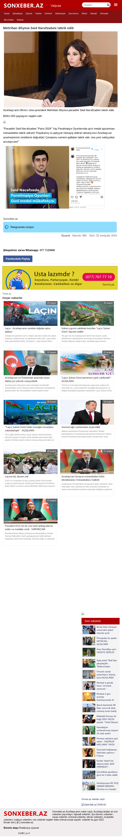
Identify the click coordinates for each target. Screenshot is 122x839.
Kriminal (48, 13)
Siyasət (29, 13)
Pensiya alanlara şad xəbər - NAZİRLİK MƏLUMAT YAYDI (107, 741)
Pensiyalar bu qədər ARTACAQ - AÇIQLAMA (107, 641)
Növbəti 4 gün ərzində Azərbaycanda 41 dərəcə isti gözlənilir (106, 697)
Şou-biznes (73, 13)
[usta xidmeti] (60, 277)
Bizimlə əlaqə (11, 827)
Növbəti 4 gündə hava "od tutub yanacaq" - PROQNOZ (105, 685)
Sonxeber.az (10, 218)
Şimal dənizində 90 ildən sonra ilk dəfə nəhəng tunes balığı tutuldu (107, 708)
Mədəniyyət (60, 13)
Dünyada (104, 13)
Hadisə (38, 13)
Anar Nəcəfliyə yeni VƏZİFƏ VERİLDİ (106, 651)
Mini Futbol (9, 20)
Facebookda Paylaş (18, 258)
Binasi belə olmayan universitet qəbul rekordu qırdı (107, 630)
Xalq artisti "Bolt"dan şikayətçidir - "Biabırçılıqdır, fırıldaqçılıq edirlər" (107, 663)
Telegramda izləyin (22, 227)
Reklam (20, 20)
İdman (84, 13)
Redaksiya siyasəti (29, 827)
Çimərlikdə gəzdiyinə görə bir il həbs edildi (107, 773)
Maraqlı (93, 13)
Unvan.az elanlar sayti (93, 799)
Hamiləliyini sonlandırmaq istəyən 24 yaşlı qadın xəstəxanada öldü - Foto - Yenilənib (100, 730)
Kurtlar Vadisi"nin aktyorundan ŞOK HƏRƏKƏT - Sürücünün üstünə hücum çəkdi (99, 763)
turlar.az (102, 804)
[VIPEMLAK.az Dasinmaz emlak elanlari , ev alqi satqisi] (89, 804)
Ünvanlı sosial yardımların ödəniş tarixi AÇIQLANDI (106, 674)
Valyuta (56, 5)
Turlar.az (6, 293)
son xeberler (39, 819)
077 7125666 (47, 250)
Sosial (6, 13)
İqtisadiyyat (17, 13)
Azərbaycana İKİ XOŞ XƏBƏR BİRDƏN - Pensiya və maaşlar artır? (107, 786)
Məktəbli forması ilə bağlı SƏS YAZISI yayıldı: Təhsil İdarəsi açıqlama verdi (107, 719)
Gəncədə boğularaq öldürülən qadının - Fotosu (107, 752)
